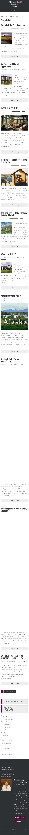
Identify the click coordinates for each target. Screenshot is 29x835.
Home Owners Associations (9, 730)
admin (8, 829)
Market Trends (5, 738)
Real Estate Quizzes (7, 746)
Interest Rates (5, 735)
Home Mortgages (6, 727)
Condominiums (5, 724)
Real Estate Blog (6, 743)
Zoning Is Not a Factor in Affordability (11, 360)
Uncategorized (5, 748)
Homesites (4, 732)
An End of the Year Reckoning (13, 25)
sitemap (3, 829)
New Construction (6, 740)
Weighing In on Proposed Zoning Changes (14, 509)
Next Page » (12, 691)
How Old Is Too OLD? (9, 108)
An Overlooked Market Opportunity (10, 65)
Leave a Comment (23, 514)
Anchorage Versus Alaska (11, 295)
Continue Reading (15, 56)
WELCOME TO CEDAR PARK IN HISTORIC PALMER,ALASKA (13, 657)
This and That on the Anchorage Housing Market (14, 214)
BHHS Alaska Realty (7, 719)
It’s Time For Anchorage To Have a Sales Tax (14, 161)
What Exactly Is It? (8, 254)
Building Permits (6, 722)
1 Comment (23, 165)
